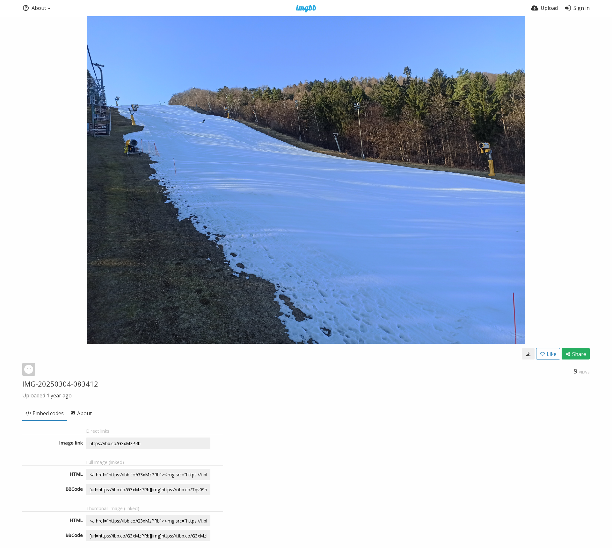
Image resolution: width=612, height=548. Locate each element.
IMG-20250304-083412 (60, 383)
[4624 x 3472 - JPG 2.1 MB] (528, 353)
